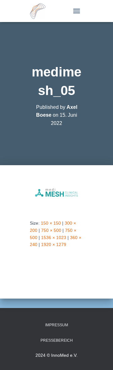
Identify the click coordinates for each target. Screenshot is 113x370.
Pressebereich (56, 340)
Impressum (56, 325)
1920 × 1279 (53, 244)
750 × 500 (51, 230)
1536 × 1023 (53, 237)
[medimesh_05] (56, 192)
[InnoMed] (40, 11)
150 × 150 (51, 223)
